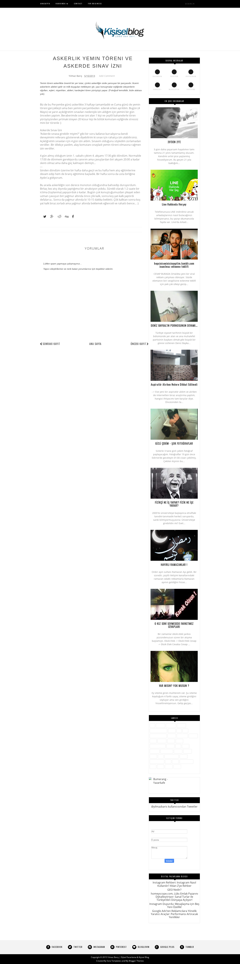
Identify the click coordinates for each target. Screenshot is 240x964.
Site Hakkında (171, 756)
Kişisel (171, 741)
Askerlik (160, 725)
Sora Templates (114, 960)
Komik (179, 741)
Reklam (187, 751)
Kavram (161, 741)
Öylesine (155, 751)
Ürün (153, 766)
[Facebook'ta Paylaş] (72, 217)
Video (160, 766)
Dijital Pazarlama (158, 730)
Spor (168, 761)
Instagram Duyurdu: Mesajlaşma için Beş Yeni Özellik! (174, 905)
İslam (153, 741)
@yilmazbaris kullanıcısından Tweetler (174, 806)
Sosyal (183, 756)
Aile (152, 725)
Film (185, 730)
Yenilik (169, 766)
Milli (178, 746)
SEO (161, 756)
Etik (179, 730)
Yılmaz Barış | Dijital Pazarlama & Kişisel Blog (128, 957)
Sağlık (153, 756)
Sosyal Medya (157, 761)
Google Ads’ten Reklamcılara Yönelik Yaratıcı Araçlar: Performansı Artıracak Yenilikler (174, 914)
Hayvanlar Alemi (158, 735)
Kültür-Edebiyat (158, 746)
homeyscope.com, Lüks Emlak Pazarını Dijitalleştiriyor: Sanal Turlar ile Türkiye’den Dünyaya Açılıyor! (174, 897)
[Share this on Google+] (50, 217)
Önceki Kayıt (138, 344)
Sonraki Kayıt (51, 344)
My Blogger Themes (135, 960)
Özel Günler (166, 751)
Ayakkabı (171, 725)
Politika (178, 751)
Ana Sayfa (95, 344)
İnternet (193, 735)
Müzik (185, 746)
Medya (170, 746)
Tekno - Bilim (186, 761)
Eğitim (172, 730)
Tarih (175, 761)
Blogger (181, 725)
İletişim (171, 735)
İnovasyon (182, 735)
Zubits (177, 766)
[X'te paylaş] (43, 217)
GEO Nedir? (174, 889)
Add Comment (107, 75)
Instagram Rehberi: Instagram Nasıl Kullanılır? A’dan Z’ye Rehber (174, 884)
